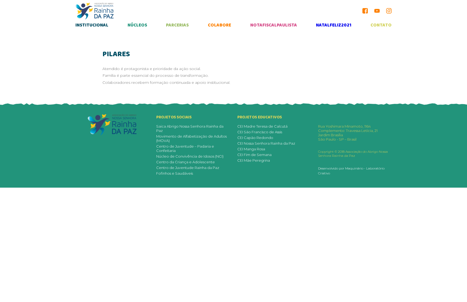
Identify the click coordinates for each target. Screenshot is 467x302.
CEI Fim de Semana (254, 154)
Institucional (91, 25)
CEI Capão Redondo (255, 137)
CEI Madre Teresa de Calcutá (262, 126)
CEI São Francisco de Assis (259, 132)
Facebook (365, 11)
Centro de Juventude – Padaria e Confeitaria (185, 148)
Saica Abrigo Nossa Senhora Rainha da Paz (190, 128)
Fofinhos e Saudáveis (174, 173)
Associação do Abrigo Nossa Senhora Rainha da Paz (94, 11)
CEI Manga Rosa (251, 149)
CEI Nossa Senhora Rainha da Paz (266, 143)
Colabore (219, 25)
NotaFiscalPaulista (273, 25)
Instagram (389, 11)
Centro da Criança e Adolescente (185, 162)
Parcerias (177, 25)
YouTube (377, 11)
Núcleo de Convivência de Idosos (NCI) (190, 156)
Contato (381, 25)
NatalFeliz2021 (333, 25)
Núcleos (137, 25)
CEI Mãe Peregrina (253, 160)
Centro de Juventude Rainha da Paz (187, 167)
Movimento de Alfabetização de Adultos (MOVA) (191, 138)
